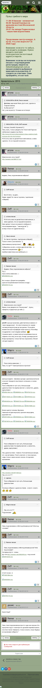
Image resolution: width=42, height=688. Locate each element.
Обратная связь (33, 674)
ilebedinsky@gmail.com (16, 67)
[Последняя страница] (39, 87)
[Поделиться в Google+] (9, 668)
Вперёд (34, 87)
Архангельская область (29, 83)
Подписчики (19, 653)
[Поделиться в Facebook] (5, 668)
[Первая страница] (2, 87)
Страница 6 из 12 (21, 88)
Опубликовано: (18, 95)
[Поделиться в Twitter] (2, 668)
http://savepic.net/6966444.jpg (16, 554)
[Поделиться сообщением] (38, 95)
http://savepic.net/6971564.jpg (11, 473)
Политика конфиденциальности (14, 674)
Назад (7, 87)
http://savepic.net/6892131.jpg (11, 159)
